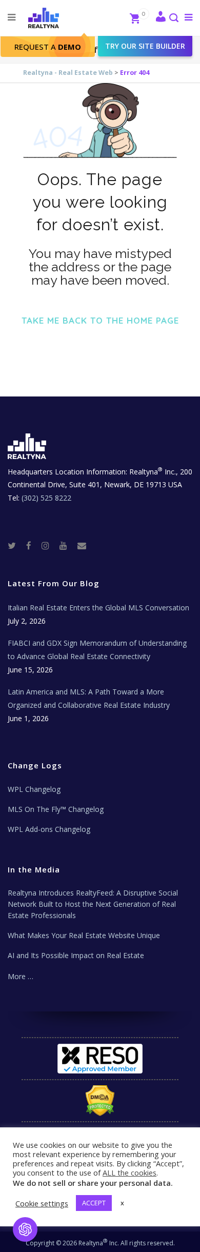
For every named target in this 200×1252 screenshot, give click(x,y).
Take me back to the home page (100, 320)
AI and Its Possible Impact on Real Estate (76, 955)
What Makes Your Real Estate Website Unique (84, 935)
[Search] (173, 19)
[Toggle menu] (186, 17)
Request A (47, 47)
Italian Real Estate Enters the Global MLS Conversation (98, 607)
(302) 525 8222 (46, 498)
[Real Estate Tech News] (81, 545)
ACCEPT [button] (94, 1202)
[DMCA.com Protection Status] (100, 1100)
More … (20, 976)
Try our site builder (145, 46)
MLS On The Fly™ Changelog (56, 809)
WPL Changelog (34, 789)
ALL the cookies (129, 1172)
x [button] (122, 1202)
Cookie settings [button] (41, 1203)
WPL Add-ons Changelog (49, 829)
